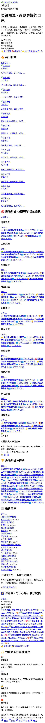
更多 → (4, 228)
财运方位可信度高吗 (9, 561)
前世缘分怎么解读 (8, 556)
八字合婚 (4, 547)
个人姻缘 (4, 553)
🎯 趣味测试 (17, 51)
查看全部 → (6, 63)
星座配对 (4, 531)
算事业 (3, 525)
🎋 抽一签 (5, 455)
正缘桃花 (4, 536)
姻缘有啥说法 (6, 550)
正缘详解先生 (6, 534)
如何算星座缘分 (7, 528)
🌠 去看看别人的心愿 (20, 646)
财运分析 (4, 564)
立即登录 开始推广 (8, 587)
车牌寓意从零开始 (8, 567)
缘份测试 (4, 559)
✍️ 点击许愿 (6, 646)
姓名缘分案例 (6, 539)
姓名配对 (4, 542)
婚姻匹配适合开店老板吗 (11, 545)
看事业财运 (5, 520)
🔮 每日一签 (38, 51)
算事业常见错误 (7, 522)
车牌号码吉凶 (6, 570)
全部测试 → (6, 217)
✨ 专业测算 (6, 51)
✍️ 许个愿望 (27, 51)
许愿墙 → (5, 599)
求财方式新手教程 (8, 517)
